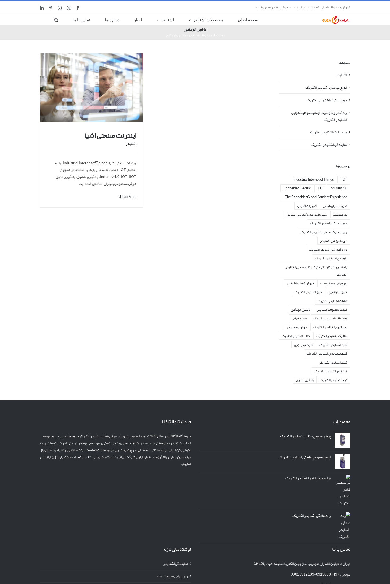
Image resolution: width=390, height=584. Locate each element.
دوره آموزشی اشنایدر (333, 240)
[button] (56, 19)
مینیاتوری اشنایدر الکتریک (330, 327)
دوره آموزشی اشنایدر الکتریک (328, 249)
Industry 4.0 (338, 188)
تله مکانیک (340, 214)
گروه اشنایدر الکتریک (333, 380)
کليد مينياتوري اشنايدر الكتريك (327, 353)
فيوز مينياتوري (338, 292)
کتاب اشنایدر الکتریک (296, 336)
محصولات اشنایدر (200, 35)
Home (218, 35)
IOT (320, 188)
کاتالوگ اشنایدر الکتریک (331, 336)
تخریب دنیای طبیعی (335, 205)
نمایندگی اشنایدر (175, 563)
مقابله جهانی (299, 318)
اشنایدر (131, 143)
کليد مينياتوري (303, 344)
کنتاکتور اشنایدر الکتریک (331, 371)
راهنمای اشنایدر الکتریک (331, 258)
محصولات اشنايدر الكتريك (328, 132)
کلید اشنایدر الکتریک (333, 362)
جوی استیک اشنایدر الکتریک (327, 99)
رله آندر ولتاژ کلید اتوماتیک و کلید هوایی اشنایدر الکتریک (319, 116)
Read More (128, 196)
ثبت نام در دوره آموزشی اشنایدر (306, 214)
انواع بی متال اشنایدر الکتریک (326, 87)
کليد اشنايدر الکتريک (333, 344)
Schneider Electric (297, 188)
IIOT (343, 179)
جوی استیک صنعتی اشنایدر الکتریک (324, 232)
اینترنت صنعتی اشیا (110, 135)
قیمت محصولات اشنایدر (332, 309)
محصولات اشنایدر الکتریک (330, 318)
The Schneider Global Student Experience (316, 197)
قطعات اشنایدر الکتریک (332, 300)
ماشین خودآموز (300, 309)
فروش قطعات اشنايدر (300, 283)
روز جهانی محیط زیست (333, 283)
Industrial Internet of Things (313, 179)
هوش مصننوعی (297, 327)
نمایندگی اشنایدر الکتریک (329, 144)
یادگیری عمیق (305, 380)
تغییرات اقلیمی (307, 205)
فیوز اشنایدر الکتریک (308, 292)
